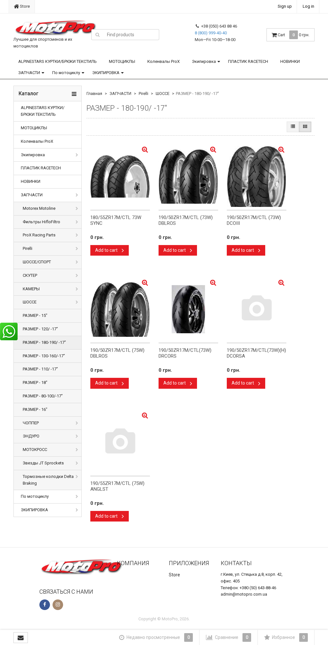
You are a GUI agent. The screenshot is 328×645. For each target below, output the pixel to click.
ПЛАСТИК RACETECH (248, 61)
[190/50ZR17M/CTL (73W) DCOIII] (256, 176)
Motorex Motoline (39, 208)
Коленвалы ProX (163, 61)
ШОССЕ (30, 302)
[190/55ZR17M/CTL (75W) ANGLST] (120, 442)
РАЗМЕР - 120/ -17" (40, 329)
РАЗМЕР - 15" (35, 315)
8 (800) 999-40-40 (211, 32)
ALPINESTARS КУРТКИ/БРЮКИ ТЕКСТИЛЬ (57, 61)
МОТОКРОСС (35, 449)
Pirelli (27, 248)
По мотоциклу (66, 72)
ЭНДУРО (31, 436)
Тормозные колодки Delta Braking (48, 480)
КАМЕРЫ (31, 288)
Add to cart (107, 250)
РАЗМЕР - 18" (35, 382)
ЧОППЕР (31, 422)
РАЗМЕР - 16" (35, 409)
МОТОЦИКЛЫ (122, 61)
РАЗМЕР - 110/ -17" (40, 369)
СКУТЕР (30, 275)
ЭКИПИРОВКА (105, 72)
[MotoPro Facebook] (44, 604)
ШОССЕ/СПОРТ (37, 261)
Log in (308, 6)
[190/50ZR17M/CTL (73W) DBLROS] (188, 176)
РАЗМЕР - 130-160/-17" (44, 355)
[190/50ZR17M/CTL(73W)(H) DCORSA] (256, 309)
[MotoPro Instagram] (58, 604)
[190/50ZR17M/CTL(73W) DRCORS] (188, 309)
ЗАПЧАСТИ (29, 72)
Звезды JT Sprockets (43, 463)
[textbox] (131, 34)
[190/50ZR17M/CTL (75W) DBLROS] (120, 309)
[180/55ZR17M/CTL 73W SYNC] (120, 176)
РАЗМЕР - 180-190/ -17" (44, 342)
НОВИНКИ (290, 61)
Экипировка (204, 61)
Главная (94, 93)
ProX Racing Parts (39, 235)
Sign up (285, 6)
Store (24, 6)
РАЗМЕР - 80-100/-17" (43, 396)
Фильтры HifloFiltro (41, 221)
